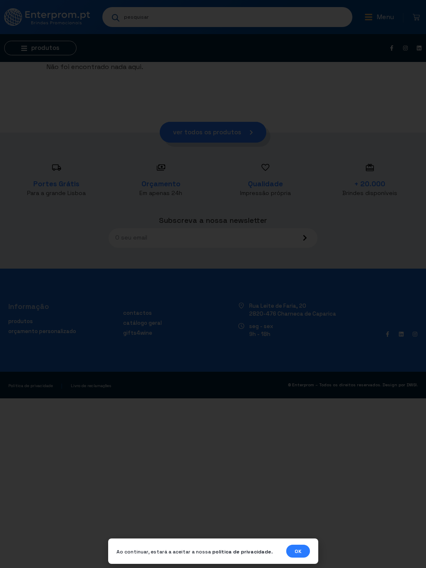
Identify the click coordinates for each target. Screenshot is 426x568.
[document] (213, 284)
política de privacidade (241, 551)
